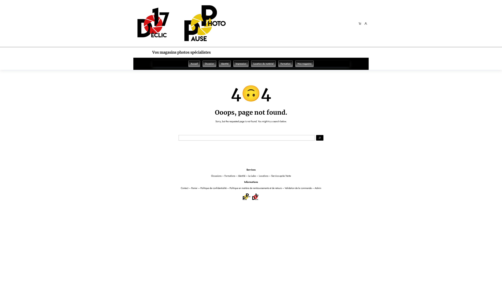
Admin (318, 188)
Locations (264, 176)
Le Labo (252, 176)
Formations (230, 176)
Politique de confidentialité (213, 188)
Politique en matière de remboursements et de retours (256, 188)
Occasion (209, 63)
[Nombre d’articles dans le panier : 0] (360, 24)
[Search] (319, 138)
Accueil (194, 63)
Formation (285, 63)
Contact (185, 188)
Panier (194, 188)
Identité (225, 63)
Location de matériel (263, 63)
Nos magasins (304, 63)
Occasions (216, 176)
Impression (241, 63)
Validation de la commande (298, 188)
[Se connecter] (366, 24)
